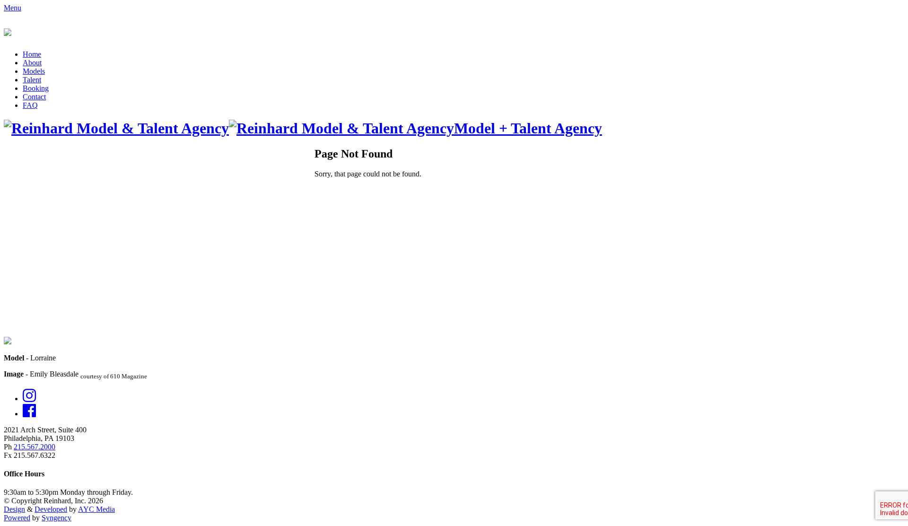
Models (34, 71)
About (32, 63)
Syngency (56, 518)
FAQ (30, 105)
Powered (17, 518)
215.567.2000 (34, 447)
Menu (12, 8)
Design (14, 509)
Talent (32, 80)
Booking (36, 88)
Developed (51, 509)
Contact (34, 97)
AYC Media (96, 509)
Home (32, 54)
